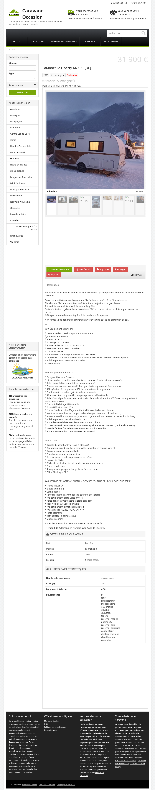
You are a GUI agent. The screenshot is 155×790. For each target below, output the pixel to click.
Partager (121, 269)
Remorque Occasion (47, 785)
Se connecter (120, 3)
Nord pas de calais (19, 189)
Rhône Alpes (16, 235)
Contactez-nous (50, 730)
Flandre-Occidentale (20, 146)
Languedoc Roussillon (21, 177)
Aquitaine (15, 109)
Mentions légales (51, 721)
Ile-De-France (17, 170)
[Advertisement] (22, 293)
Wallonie (14, 241)
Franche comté (17, 152)
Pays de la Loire (18, 214)
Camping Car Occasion (66, 785)
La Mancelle (91, 548)
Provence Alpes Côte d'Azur (26, 228)
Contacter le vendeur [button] (59, 269)
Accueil (12, 49)
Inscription (140, 3)
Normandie (16, 195)
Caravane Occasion (29, 785)
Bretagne (15, 127)
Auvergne (15, 115)
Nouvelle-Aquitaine (20, 201)
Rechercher (22, 92)
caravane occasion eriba (125, 760)
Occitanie (15, 208)
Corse (13, 139)
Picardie (14, 220)
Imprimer (104, 269)
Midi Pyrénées (17, 183)
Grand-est (15, 158)
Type (11, 73)
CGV (46, 724)
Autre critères (16, 85)
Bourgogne (16, 121)
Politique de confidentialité (55, 727)
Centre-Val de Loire (20, 133)
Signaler (54, 274)
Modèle (12, 63)
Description (53, 284)
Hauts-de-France (18, 164)
